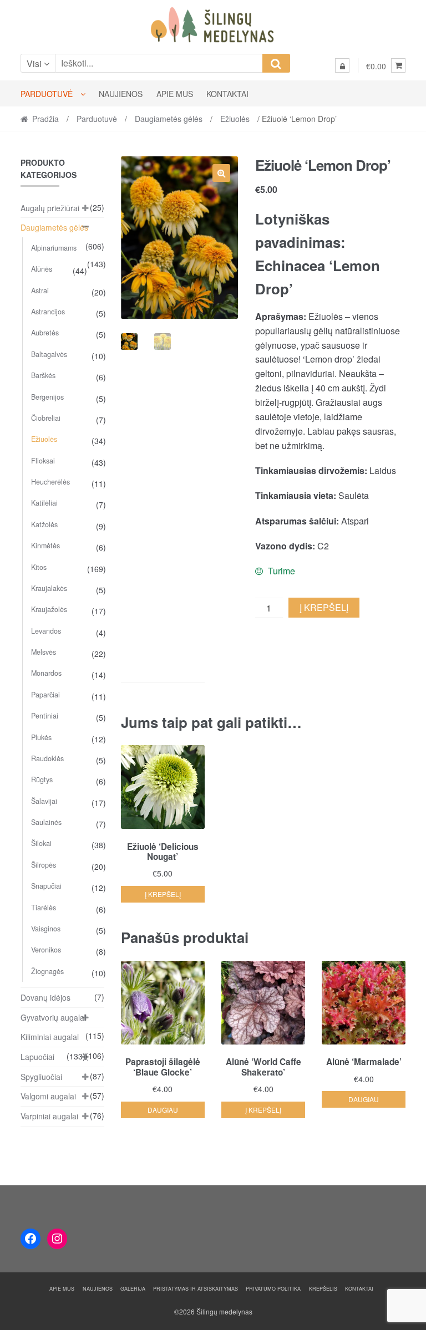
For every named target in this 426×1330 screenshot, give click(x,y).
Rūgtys (42, 779)
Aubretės (45, 333)
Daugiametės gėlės (168, 118)
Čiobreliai (45, 418)
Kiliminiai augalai (50, 1036)
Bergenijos (47, 397)
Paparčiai (45, 695)
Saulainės (46, 822)
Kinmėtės (45, 546)
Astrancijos (48, 312)
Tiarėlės (43, 908)
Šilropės (43, 865)
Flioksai (43, 461)
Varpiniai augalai (49, 1116)
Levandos (46, 631)
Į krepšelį (324, 607)
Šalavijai (44, 801)
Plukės (41, 737)
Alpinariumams (54, 248)
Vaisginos (45, 929)
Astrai (40, 290)
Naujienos (121, 93)
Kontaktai (227, 93)
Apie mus (174, 93)
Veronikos (46, 950)
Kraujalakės (49, 588)
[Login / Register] (342, 65)
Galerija (132, 1288)
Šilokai (41, 843)
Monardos (46, 673)
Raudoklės (47, 758)
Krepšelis (323, 1288)
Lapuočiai (37, 1056)
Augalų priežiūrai (50, 207)
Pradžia (45, 118)
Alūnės (41, 269)
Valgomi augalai (48, 1096)
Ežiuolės (235, 118)
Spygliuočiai (41, 1076)
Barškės (43, 375)
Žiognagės (47, 971)
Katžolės (44, 524)
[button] (221, 173)
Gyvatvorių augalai (53, 1017)
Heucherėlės (50, 482)
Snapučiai (46, 886)
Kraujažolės (49, 609)
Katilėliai (44, 503)
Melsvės (43, 652)
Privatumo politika (273, 1288)
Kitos (39, 567)
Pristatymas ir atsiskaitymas (195, 1288)
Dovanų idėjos (45, 997)
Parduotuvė (47, 93)
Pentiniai (44, 716)
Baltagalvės (49, 354)
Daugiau (163, 1109)
